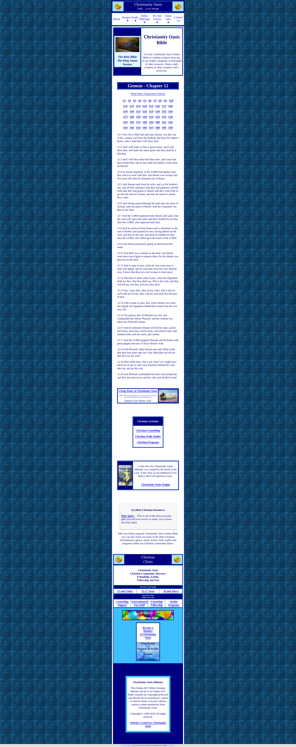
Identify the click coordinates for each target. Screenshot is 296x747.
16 (157, 106)
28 (132, 116)
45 (138, 127)
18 (170, 106)
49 (164, 127)
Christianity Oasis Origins (155, 484)
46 (144, 127)
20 (132, 111)
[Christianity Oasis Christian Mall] (148, 615)
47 (151, 127)
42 (170, 122)
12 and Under (125, 591)
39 (151, 122)
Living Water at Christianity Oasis (138, 391)
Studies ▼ (135, 19)
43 (125, 127)
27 (125, 116)
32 (157, 116)
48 (157, 127)
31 (151, 116)
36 (132, 122)
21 (138, 111)
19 (125, 111)
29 (138, 116)
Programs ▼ (127, 19)
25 (164, 111)
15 (151, 106)
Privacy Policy (126, 745)
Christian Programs (148, 442)
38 (144, 122)
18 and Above (171, 591)
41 (164, 122)
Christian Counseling (148, 430)
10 (171, 100)
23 (151, 111)
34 (170, 116)
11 (125, 106)
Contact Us (178, 19)
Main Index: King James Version (148, 93)
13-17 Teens (147, 591)
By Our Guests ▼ (157, 19)
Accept (171, 745)
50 (170, 127)
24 (157, 111)
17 (164, 106)
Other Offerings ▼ (144, 19)
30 (144, 116)
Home (116, 19)
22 (144, 111)
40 (157, 122)
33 (164, 116)
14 (144, 106)
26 (170, 111)
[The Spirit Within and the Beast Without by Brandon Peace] (125, 475)
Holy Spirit (127, 515)
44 (132, 127)
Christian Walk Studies (148, 436)
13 (138, 106)
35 (125, 122)
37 (138, 122)
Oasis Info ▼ (168, 19)
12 (132, 106)
